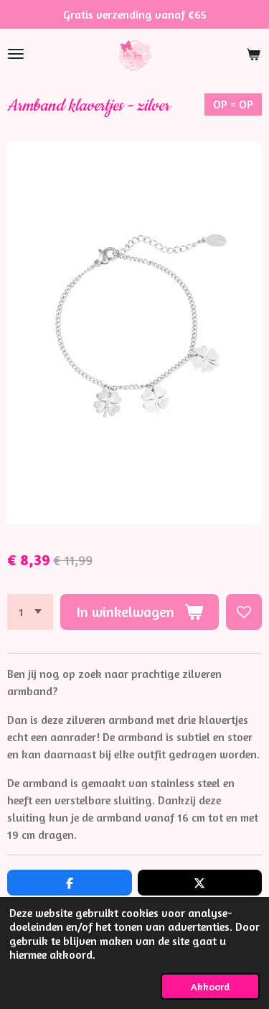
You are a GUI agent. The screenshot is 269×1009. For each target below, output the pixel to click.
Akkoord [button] (210, 986)
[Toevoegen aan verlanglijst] (244, 612)
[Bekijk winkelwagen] (253, 54)
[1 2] (30, 612)
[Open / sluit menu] (16, 54)
